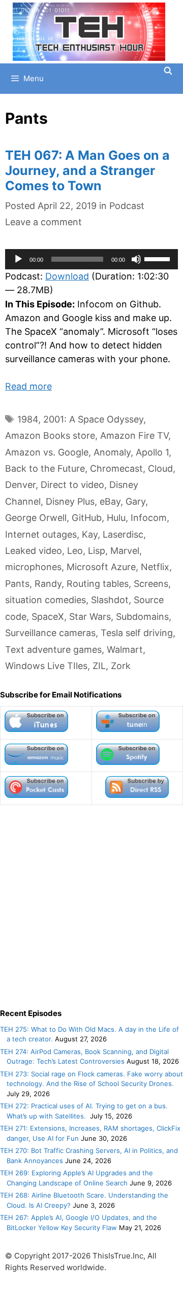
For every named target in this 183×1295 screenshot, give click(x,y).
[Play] (18, 259)
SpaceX (48, 616)
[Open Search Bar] (168, 71)
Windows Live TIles (46, 665)
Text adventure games (53, 649)
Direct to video (72, 484)
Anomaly (112, 452)
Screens (151, 583)
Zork (121, 665)
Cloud (160, 468)
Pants (17, 583)
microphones (33, 567)
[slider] (158, 258)
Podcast (126, 205)
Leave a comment (43, 222)
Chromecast (116, 468)
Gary (135, 501)
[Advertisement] (91, 906)
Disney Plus (70, 501)
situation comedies (45, 599)
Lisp (96, 550)
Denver (20, 484)
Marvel (124, 550)
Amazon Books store (50, 435)
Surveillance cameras (50, 632)
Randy (48, 583)
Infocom (149, 517)
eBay (110, 501)
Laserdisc (123, 534)
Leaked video (33, 550)
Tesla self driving (137, 632)
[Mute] (136, 259)
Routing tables (98, 583)
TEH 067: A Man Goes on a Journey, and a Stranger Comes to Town (87, 170)
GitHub (87, 517)
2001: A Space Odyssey (93, 419)
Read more (28, 386)
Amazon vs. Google (46, 452)
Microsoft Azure (101, 567)
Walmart (125, 649)
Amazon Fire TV (134, 435)
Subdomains (142, 616)
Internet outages (41, 534)
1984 (27, 419)
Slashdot (110, 599)
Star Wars (90, 616)
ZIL (99, 665)
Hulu (116, 517)
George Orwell (36, 517)
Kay (90, 534)
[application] (91, 259)
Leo (75, 550)
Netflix (155, 567)
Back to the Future (45, 468)
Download (67, 276)
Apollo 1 (152, 452)
